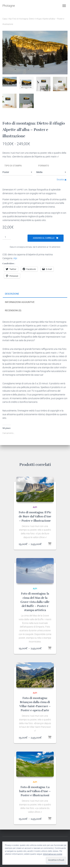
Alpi (10, 19)
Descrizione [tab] (12, 293)
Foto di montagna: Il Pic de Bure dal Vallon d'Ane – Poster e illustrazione (35, 516)
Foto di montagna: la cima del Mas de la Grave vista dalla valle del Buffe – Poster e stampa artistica (35, 602)
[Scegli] (49, 544)
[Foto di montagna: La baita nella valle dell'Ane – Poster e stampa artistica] (35, 764)
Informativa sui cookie (52, 854)
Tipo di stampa (13, 165)
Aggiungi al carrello (43, 238)
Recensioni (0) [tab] (13, 310)
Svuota (60, 179)
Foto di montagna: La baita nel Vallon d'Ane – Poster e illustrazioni (35, 791)
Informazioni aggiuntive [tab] (20, 302)
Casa (4, 19)
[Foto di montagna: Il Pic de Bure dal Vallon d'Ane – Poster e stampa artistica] (35, 489)
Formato (43, 165)
